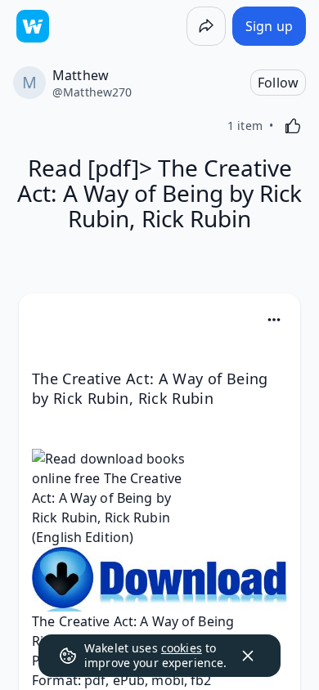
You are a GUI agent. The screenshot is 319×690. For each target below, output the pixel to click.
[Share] (206, 26)
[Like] (293, 126)
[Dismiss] (248, 656)
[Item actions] (274, 320)
